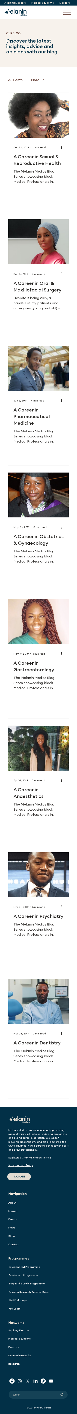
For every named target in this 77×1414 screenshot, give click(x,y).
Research (14, 1363)
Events (12, 1219)
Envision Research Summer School (30, 1292)
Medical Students (19, 1338)
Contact (13, 1244)
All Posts (15, 80)
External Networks (19, 1355)
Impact (13, 1211)
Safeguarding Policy (20, 1165)
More (35, 80)
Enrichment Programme (23, 1275)
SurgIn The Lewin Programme (27, 1283)
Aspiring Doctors (19, 1330)
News (11, 1227)
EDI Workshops (18, 1300)
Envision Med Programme (24, 1266)
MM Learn (15, 1308)
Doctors (13, 1347)
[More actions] (62, 147)
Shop (11, 1236)
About (12, 1202)
